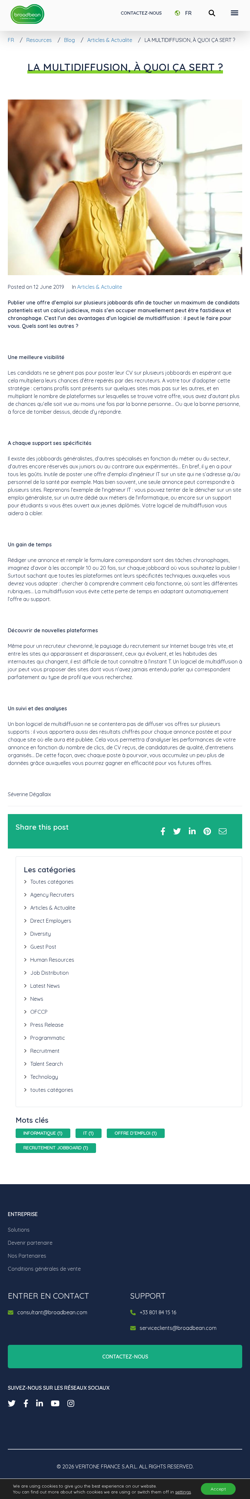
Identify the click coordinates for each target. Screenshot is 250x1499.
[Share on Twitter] (177, 831)
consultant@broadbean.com (52, 1312)
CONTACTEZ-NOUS (141, 13)
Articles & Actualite (99, 287)
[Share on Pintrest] (207, 831)
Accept (218, 1489)
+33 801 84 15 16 (158, 1312)
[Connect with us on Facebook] (25, 1403)
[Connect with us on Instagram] (70, 1403)
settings (183, 1491)
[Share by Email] (223, 831)
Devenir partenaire (30, 1242)
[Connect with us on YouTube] (55, 1403)
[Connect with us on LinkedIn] (39, 1403)
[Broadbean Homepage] (27, 14)
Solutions (19, 1229)
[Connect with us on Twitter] (12, 1403)
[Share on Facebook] (162, 831)
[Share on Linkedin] (192, 831)
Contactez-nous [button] (125, 1356)
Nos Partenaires (27, 1255)
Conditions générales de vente (44, 1268)
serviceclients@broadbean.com (178, 1328)
